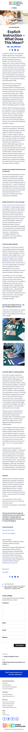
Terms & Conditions (7, 688)
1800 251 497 (18, 674)
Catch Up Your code (14, 586)
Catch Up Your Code (8, 530)
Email (4, 630)
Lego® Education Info (8, 696)
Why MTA (5, 683)
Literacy (15, 587)
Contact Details (6, 685)
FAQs (3, 713)
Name (4, 623)
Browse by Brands (7, 694)
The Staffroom (14, 27)
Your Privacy (5, 715)
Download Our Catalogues (9, 687)
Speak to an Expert (7, 705)
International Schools (8, 703)
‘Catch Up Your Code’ (14, 437)
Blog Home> (5, 569)
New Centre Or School (8, 702)
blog (5, 586)
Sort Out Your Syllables (8, 533)
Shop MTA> (5, 572)
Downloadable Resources (9, 707)
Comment (5, 603)
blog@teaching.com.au (16, 672)
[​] (11, 3)
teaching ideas (16, 588)
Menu (15, 8)
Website (5, 637)
